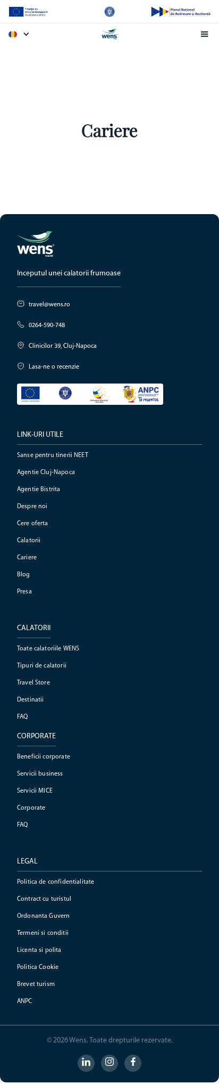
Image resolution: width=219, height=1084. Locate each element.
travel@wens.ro (49, 304)
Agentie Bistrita (38, 489)
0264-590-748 (47, 325)
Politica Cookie (37, 967)
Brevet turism (36, 984)
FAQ (22, 717)
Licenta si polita (39, 950)
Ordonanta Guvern (43, 916)
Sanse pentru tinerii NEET (52, 455)
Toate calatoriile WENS (48, 649)
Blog (23, 575)
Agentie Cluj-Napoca (46, 472)
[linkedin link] (86, 1063)
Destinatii (30, 700)
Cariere (27, 558)
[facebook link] (132, 1063)
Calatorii (28, 540)
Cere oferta (32, 523)
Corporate (31, 808)
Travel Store (33, 683)
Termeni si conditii (43, 933)
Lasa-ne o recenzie (54, 367)
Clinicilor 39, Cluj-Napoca (63, 346)
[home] (109, 34)
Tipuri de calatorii (41, 666)
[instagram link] (109, 1063)
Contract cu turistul (44, 899)
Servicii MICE (35, 791)
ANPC (24, 1001)
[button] (24, 34)
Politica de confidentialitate (55, 882)
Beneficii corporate (43, 757)
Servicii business (40, 774)
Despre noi (32, 506)
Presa (24, 592)
